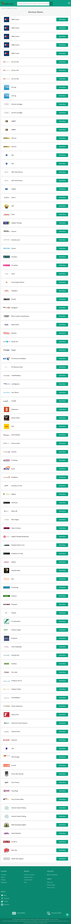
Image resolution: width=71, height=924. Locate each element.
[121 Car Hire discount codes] (7, 62)
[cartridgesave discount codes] (7, 384)
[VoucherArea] (8, 5)
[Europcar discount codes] (7, 596)
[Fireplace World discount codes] (7, 689)
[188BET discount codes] (7, 121)
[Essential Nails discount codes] (7, 570)
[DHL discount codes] (7, 426)
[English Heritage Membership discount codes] (7, 536)
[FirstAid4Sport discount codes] (7, 697)
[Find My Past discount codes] (7, 655)
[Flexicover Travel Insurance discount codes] (7, 723)
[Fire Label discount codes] (7, 672)
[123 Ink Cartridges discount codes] (7, 104)
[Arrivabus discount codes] (7, 257)
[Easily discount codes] (7, 469)
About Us (50, 882)
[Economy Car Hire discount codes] (7, 486)
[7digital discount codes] (7, 189)
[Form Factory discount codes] (7, 782)
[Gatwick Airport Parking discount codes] (7, 808)
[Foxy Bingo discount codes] (7, 791)
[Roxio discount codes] (7, 214)
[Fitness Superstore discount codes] (7, 706)
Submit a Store (28, 877)
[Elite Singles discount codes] (7, 519)
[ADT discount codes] (7, 206)
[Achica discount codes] (7, 197)
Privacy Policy (51, 885)
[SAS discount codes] (7, 748)
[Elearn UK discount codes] (7, 511)
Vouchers (3, 875)
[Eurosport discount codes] (7, 604)
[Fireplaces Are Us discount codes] (7, 681)
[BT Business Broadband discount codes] (7, 358)
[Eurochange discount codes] (7, 587)
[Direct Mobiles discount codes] (7, 435)
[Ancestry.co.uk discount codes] (7, 240)
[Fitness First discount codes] (7, 714)
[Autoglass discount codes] (7, 291)
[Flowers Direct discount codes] (7, 731)
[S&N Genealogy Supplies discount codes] (7, 825)
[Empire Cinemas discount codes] (7, 528)
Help (25, 882)
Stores (3, 877)
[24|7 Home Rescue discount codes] (7, 172)
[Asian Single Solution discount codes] (7, 282)
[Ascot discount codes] (7, 274)
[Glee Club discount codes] (7, 850)
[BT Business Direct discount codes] (7, 367)
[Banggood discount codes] (7, 308)
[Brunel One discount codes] (7, 341)
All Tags (3, 880)
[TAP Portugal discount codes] (7, 757)
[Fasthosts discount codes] (7, 638)
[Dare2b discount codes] (7, 299)
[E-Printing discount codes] (7, 460)
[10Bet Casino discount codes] (7, 19)
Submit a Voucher (29, 875)
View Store (62, 19)
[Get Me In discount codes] (7, 842)
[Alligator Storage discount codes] (7, 223)
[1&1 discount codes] (7, 155)
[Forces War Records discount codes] (7, 774)
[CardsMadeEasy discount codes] (7, 375)
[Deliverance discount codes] (7, 409)
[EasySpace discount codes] (7, 477)
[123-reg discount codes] (7, 87)
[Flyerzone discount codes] (7, 740)
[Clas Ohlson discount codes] (7, 392)
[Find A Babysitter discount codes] (7, 647)
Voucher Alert (28, 880)
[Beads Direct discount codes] (7, 324)
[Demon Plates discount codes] (7, 418)
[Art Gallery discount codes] (7, 265)
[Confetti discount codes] (7, 401)
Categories (4, 882)
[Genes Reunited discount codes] (7, 833)
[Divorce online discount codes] (7, 443)
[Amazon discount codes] (7, 231)
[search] (51, 4)
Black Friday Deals (52, 875)
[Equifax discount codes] (7, 562)
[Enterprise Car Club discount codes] (7, 553)
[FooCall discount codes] (7, 765)
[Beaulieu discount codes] (7, 333)
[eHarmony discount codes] (7, 502)
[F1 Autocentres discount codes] (7, 621)
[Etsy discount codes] (7, 579)
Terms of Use (51, 887)
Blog (4, 895)
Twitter (5, 901)
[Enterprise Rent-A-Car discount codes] (7, 545)
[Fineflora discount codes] (7, 664)
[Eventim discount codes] (7, 613)
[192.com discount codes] (7, 138)
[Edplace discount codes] (7, 494)
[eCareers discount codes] (7, 452)
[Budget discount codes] (7, 350)
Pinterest (6, 904)
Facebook (6, 898)
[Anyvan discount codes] (7, 248)
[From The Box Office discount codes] (7, 799)
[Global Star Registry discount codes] (7, 859)
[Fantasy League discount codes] (7, 630)
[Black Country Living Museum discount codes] (7, 316)
